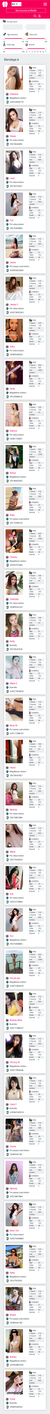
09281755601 (16, 439)
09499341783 (16, 1323)
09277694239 (16, 859)
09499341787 (16, 1154)
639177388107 (16, 733)
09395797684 (16, 565)
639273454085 (16, 1238)
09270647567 (16, 775)
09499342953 (16, 1407)
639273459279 (16, 986)
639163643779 (16, 102)
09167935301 (16, 1280)
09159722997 (16, 186)
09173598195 (16, 523)
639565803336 (16, 1365)
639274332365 (16, 312)
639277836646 (16, 1070)
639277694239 (16, 691)
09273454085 (16, 228)
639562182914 (16, 1112)
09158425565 (16, 481)
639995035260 (16, 270)
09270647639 (16, 649)
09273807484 (16, 817)
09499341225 (16, 607)
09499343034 (16, 354)
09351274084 (16, 902)
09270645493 (16, 144)
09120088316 (16, 396)
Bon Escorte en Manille (26, 10)
